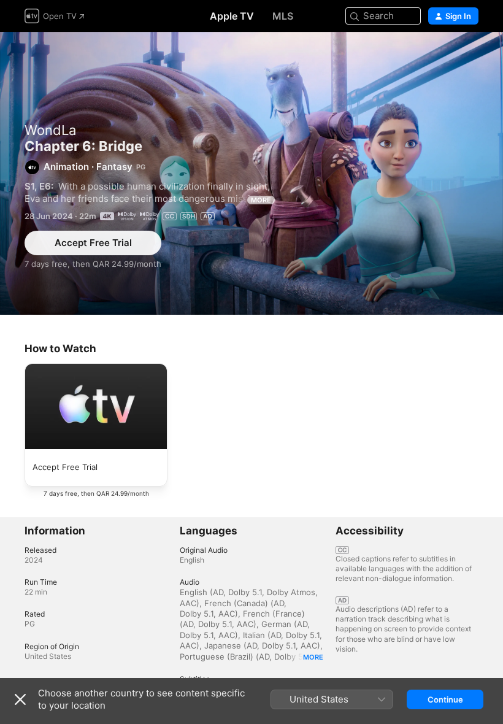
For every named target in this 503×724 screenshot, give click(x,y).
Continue (445, 699)
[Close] (20, 699)
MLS (282, 16)
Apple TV (232, 16)
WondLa (50, 130)
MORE (261, 200)
